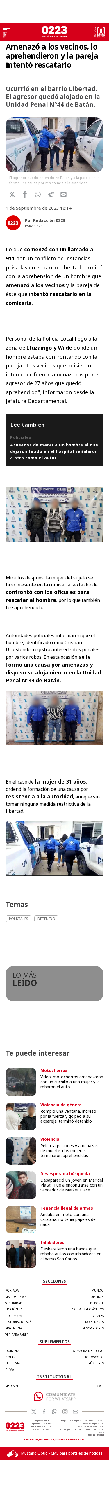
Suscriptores (93, 1328)
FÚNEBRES (96, 1363)
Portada (12, 1290)
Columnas (13, 1316)
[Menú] (6, 28)
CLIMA (9, 1370)
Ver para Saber (17, 1335)
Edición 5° (13, 1309)
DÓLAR (10, 1357)
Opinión (97, 1297)
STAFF (100, 1386)
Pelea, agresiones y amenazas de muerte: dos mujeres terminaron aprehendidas (69, 1150)
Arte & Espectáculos (88, 1309)
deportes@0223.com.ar (41, 1423)
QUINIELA (12, 1351)
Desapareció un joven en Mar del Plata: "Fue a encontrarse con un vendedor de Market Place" (71, 1185)
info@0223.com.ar (41, 1420)
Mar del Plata (15, 1297)
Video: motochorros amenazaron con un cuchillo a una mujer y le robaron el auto (71, 1081)
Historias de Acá (18, 1322)
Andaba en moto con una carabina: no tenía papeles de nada (68, 1219)
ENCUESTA (12, 1363)
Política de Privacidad (95, 1435)
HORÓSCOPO (94, 1357)
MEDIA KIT (12, 1386)
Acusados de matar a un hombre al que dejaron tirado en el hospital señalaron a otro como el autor (54, 451)
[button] (38, 194)
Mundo (98, 1290)
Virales (98, 1316)
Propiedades (93, 1322)
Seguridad (13, 1303)
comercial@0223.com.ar (41, 1426)
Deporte (97, 1303)
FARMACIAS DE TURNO (88, 1351)
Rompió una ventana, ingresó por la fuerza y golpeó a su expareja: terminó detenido (68, 1116)
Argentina (13, 1328)
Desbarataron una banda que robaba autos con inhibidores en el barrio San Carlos (70, 1253)
